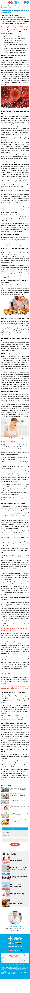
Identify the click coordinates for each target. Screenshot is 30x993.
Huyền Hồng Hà (11, 17)
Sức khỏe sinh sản (10, 5)
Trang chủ (3, 5)
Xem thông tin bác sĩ (15, 930)
